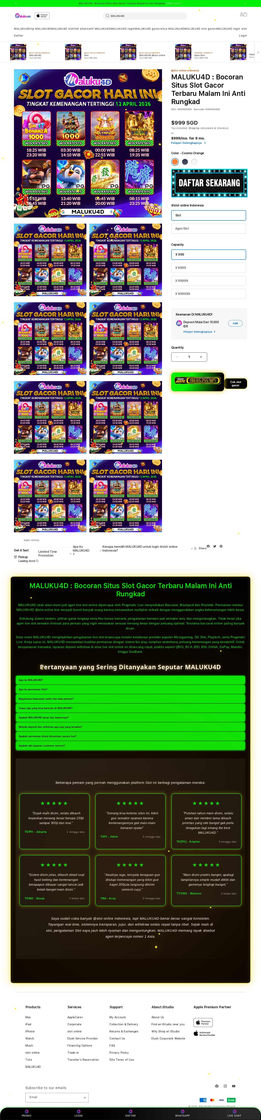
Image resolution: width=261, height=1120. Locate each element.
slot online (32, 1052)
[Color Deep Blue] (185, 162)
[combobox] (145, 15)
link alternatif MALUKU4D (92, 28)
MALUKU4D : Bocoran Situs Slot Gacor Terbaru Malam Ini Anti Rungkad (130, 3)
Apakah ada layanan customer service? (42, 745)
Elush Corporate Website (168, 1038)
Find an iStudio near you (168, 1024)
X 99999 (181, 281)
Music (29, 1045)
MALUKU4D (22, 28)
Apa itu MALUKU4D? (31, 680)
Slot (178, 215)
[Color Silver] (194, 162)
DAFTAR (130, 1115)
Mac (28, 1017)
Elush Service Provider (82, 1038)
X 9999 (180, 268)
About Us (158, 1017)
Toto (28, 1059)
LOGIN (79, 1115)
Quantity (177, 347)
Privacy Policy (119, 1052)
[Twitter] (215, 547)
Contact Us (117, 1038)
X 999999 (182, 294)
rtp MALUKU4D (40, 28)
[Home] (23, 15)
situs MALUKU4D (172, 28)
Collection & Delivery (123, 1024)
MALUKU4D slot (62, 28)
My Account (117, 1017)
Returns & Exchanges (123, 1031)
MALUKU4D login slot (231, 28)
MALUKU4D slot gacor (200, 28)
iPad (28, 1024)
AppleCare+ (75, 1017)
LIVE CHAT (234, 1115)
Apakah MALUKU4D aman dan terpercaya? (44, 717)
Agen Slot (182, 228)
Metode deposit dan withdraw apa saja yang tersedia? (50, 726)
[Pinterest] (222, 547)
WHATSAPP (182, 1115)
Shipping (194, 128)
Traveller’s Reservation (83, 1059)
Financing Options (79, 1045)
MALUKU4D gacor (147, 28)
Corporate (74, 1024)
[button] (22, 28)
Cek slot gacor (235, 383)
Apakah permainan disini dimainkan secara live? (47, 736)
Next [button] (245, 3)
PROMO (27, 1115)
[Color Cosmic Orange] (175, 162)
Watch (29, 1038)
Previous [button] (16, 3)
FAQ (112, 1045)
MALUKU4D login (123, 28)
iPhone (30, 1031)
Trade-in (73, 1052)
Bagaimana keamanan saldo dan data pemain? (46, 698)
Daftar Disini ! (174, 3)
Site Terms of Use (121, 1059)
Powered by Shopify (224, 1106)
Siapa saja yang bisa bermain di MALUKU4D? (46, 708)
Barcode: (199, 109)
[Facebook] (209, 547)
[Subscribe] (84, 1097)
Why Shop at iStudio (166, 1031)
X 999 (179, 254)
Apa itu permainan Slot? (33, 689)
